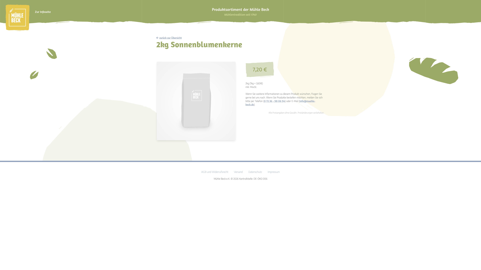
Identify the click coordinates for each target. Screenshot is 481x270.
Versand (238, 172)
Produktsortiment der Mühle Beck (240, 11)
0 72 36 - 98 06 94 (274, 101)
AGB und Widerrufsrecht (214, 172)
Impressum (274, 172)
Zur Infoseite (43, 12)
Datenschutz (255, 172)
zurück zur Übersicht (170, 37)
